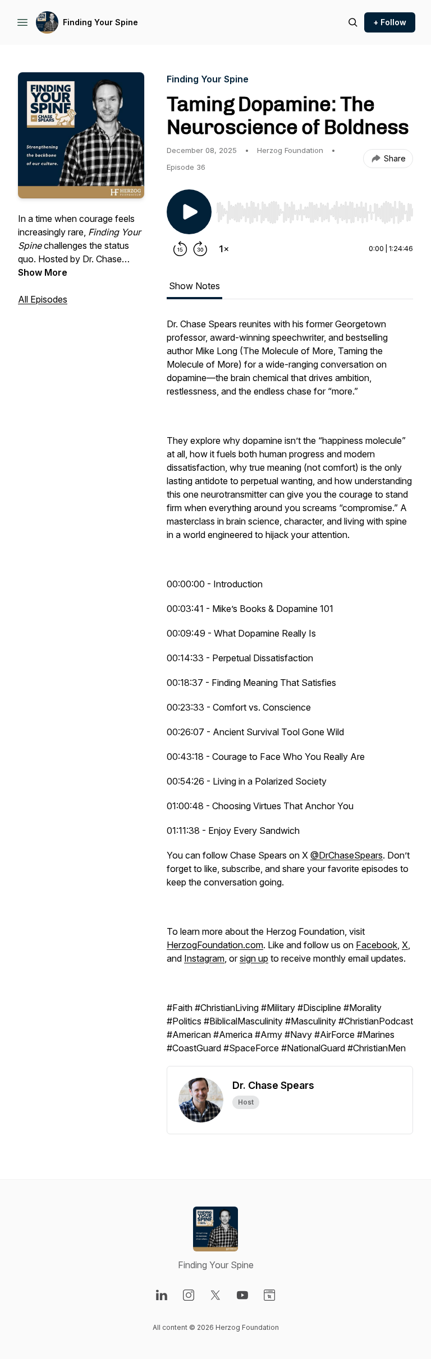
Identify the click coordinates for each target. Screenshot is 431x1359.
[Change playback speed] (224, 249)
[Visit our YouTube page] (242, 1295)
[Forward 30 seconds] (200, 249)
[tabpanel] (290, 691)
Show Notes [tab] (194, 285)
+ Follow (389, 22)
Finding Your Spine (100, 22)
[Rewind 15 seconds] (180, 249)
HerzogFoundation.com (215, 944)
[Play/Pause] (189, 211)
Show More (42, 272)
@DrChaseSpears (346, 855)
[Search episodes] (353, 22)
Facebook (376, 944)
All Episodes (42, 299)
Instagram (204, 958)
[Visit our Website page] (269, 1295)
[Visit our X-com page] (215, 1295)
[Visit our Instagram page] (188, 1295)
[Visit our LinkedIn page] (161, 1295)
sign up (254, 958)
